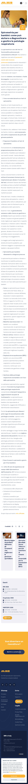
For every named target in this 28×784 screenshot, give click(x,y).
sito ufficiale (20, 513)
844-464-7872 (7, 748)
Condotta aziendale (20, 709)
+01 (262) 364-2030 (9, 747)
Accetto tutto (14, 776)
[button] (22, 3)
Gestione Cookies (20, 725)
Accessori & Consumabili (4, 700)
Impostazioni (14, 779)
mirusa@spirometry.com (10, 743)
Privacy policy (12, 772)
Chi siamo (3, 694)
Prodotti (3, 697)
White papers (18, 694)
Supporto (17, 697)
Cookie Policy (18, 722)
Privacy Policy (18, 712)
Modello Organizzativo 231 (20, 715)
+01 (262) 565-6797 (9, 745)
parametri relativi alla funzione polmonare (11, 60)
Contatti (3, 710)
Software (3, 704)
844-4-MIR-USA (8, 750)
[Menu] (26, 3)
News (2, 707)
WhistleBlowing (19, 719)
